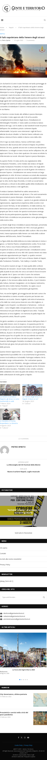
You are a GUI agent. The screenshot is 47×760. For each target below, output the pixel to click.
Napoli (11, 27)
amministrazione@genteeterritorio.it (16, 619)
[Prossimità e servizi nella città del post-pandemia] (40, 718)
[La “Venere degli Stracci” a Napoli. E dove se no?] (32, 390)
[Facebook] (18, 737)
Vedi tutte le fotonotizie (23, 533)
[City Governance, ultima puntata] (40, 700)
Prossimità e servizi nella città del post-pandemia (14, 713)
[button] (2, 511)
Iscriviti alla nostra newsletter (10, 559)
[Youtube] (28, 737)
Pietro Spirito (6, 40)
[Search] (45, 20)
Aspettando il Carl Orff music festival (23, 511)
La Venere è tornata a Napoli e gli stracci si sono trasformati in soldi (9, 399)
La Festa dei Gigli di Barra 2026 (23, 670)
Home (2, 27)
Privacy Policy (5, 565)
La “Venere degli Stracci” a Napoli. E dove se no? (32, 398)
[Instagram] (25, 737)
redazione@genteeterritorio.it (14, 616)
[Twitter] (21, 737)
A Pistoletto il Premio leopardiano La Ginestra (9, 422)
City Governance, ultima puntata (13, 694)
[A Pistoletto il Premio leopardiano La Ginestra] (10, 414)
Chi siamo (3, 548)
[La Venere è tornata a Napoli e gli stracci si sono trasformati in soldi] (10, 390)
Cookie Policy (19, 745)
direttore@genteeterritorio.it (13, 613)
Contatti (3, 553)
